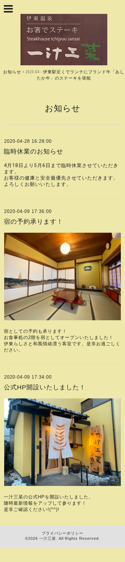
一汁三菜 (47, 538)
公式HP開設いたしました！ (45, 387)
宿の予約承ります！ (33, 221)
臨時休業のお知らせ (33, 151)
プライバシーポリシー (62, 533)
